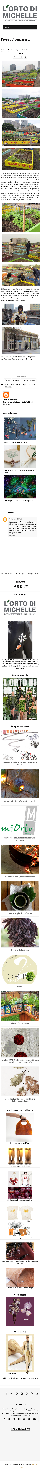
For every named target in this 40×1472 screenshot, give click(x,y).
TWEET (17, 380)
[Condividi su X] (10, 387)
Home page (20, 573)
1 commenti (5, 52)
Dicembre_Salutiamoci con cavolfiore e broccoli (20, 763)
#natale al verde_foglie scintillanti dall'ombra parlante (20, 1100)
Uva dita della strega (20, 950)
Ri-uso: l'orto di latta (20, 1023)
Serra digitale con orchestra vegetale (18, 501)
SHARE (8, 380)
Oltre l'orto (31, 385)
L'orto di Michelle (10, 399)
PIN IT (33, 380)
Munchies (28, 359)
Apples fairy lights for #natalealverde (20, 801)
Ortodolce (20, 987)
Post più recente (6, 573)
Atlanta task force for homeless (15, 357)
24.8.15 (19, 519)
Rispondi (12, 536)
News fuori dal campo (8, 48)
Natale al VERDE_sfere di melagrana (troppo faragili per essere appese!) (20, 1061)
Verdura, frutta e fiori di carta (15, 442)
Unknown (12, 519)
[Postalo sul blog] (8, 387)
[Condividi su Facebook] (11, 387)
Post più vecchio (33, 573)
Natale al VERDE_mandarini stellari (20, 877)
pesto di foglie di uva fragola (20, 913)
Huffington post (31, 357)
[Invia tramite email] (6, 387)
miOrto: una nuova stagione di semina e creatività (20, 839)
